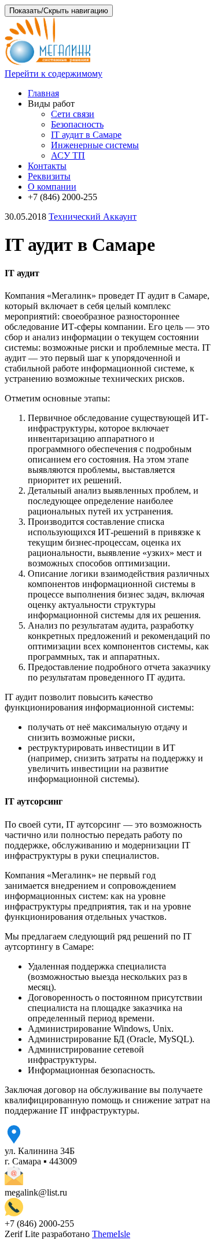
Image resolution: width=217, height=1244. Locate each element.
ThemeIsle (111, 1234)
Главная (43, 93)
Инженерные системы (95, 145)
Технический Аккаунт (93, 216)
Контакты (47, 166)
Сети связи (72, 114)
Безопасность (77, 124)
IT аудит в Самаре (86, 135)
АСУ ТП (68, 155)
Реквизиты (49, 176)
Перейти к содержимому (53, 73)
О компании (52, 186)
